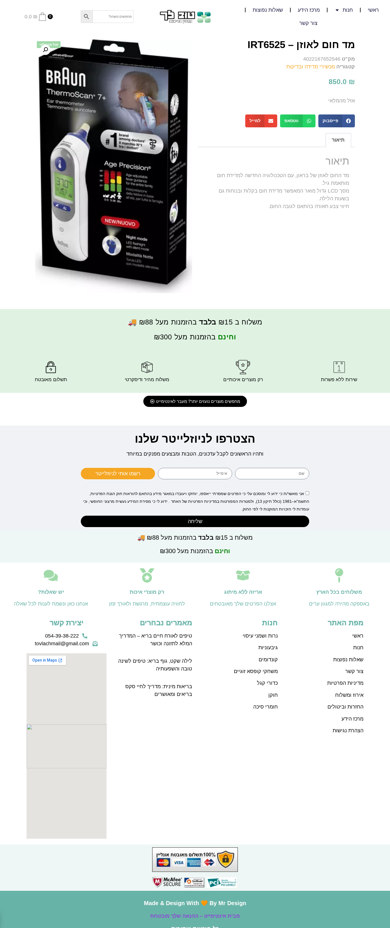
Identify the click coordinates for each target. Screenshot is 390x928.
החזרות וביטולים (345, 707)
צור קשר (308, 23)
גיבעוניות (268, 647)
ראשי (373, 10)
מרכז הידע (309, 10)
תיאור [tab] (338, 140)
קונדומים (268, 659)
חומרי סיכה (265, 707)
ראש (358, 636)
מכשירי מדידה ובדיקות (310, 67)
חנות (358, 647)
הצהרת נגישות (348, 730)
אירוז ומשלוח (349, 695)
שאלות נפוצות (268, 10)
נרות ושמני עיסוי (260, 636)
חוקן (273, 695)
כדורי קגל (267, 683)
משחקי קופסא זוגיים (256, 671)
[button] (336, 120)
